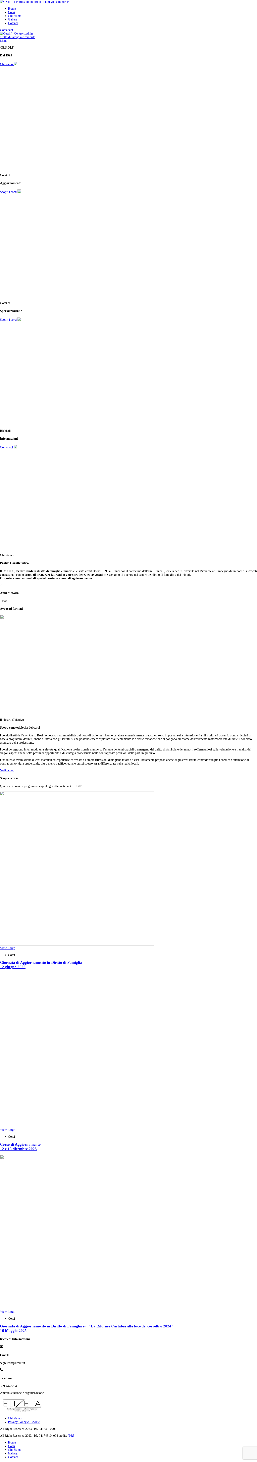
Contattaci (6, 30)
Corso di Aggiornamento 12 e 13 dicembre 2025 (20, 1146)
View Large (7, 948)
